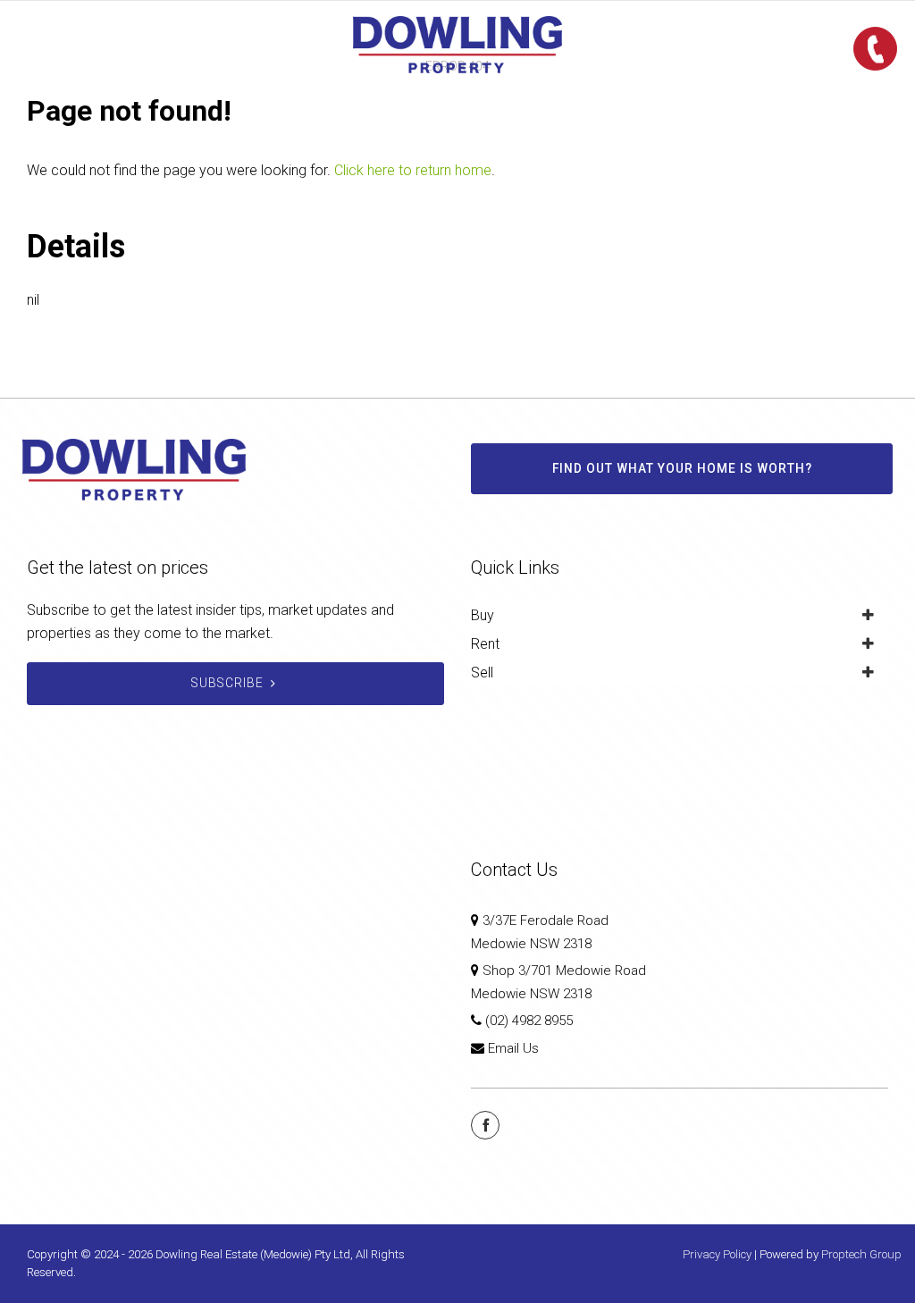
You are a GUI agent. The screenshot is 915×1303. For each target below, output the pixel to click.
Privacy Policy (717, 1254)
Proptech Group (861, 1254)
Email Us (513, 1048)
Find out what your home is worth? (682, 468)
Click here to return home (412, 170)
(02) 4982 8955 (529, 1021)
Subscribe (227, 683)
